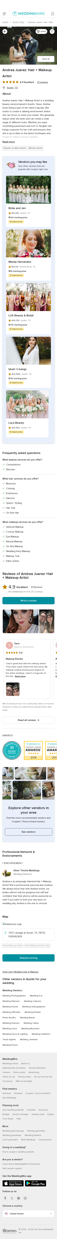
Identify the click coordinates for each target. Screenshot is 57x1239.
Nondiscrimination (37, 1068)
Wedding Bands (27, 1017)
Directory (6, 1093)
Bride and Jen (17, 208)
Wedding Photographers (14, 995)
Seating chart (38, 1114)
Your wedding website (13, 1110)
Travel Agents (9, 1039)
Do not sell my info (43, 1076)
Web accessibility (24, 1081)
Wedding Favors (10, 1045)
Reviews (18, 1093)
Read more (8, 141)
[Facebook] (5, 1198)
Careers (6, 1072)
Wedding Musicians (30, 1028)
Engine (50, 1114)
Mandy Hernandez (20, 261)
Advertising (33, 1072)
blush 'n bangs (18, 369)
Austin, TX (12, 87)
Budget (5, 1114)
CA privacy (7, 1081)
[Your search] (4, 31)
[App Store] (13, 1186)
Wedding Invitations (41, 1034)
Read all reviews (27, 720)
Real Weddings (28, 1139)
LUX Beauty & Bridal (21, 315)
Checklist (31, 1110)
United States (17, 1213)
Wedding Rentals (32, 1012)
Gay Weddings (9, 1097)
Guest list (43, 1110)
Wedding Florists (10, 1006)
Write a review (28, 600)
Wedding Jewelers (29, 1039)
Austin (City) (19, 22)
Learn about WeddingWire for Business (21, 1164)
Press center (19, 1072)
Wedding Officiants (11, 1012)
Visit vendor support (12, 1168)
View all (46, 59)
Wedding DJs (36, 995)
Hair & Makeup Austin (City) (37, 945)
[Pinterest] (18, 1198)
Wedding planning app (13, 1131)
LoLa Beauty (16, 422)
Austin (5, 22)
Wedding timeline (33, 1135)
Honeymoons (45, 1139)
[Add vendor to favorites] (52, 31)
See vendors (29, 831)
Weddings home (10, 1063)
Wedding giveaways (12, 1135)
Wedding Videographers (33, 1006)
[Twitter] (12, 1198)
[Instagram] (25, 1198)
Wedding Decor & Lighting (15, 1034)
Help (18, 1118)
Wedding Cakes (31, 1023)
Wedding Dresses (10, 1023)
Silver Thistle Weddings (26, 870)
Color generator (10, 1139)
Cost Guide (7, 1118)
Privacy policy (24, 1076)
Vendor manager (20, 1114)
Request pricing (28, 957)
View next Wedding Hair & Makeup (20, 971)
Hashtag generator (36, 1131)
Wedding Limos (9, 1028)
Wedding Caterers (32, 1001)
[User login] (52, 13)
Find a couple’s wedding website (18, 1152)
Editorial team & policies (14, 1068)
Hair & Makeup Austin (12, 945)
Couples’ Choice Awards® (37, 1093)
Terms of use (8, 1076)
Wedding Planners (11, 1001)
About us (25, 1063)
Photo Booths (9, 1017)
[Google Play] (35, 1186)
